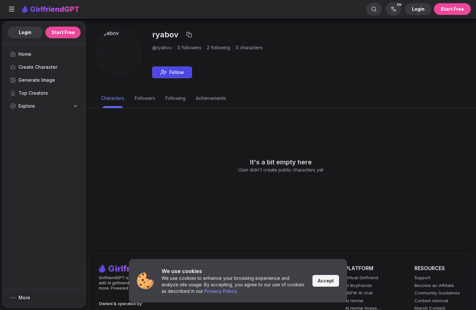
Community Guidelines (437, 292)
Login (418, 9)
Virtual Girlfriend (361, 277)
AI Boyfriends (358, 285)
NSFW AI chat (359, 292)
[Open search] (374, 9)
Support (422, 277)
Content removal (431, 300)
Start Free (452, 9)
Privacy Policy (220, 291)
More (24, 297)
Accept (326, 280)
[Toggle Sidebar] (11, 9)
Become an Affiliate (434, 285)
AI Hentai (354, 300)
